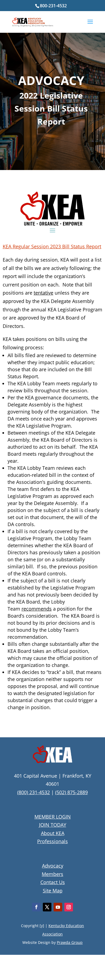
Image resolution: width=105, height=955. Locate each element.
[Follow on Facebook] (36, 907)
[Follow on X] (47, 907)
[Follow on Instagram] (68, 907)
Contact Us (52, 882)
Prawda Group (70, 942)
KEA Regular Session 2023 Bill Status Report (52, 246)
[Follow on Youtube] (58, 907)
